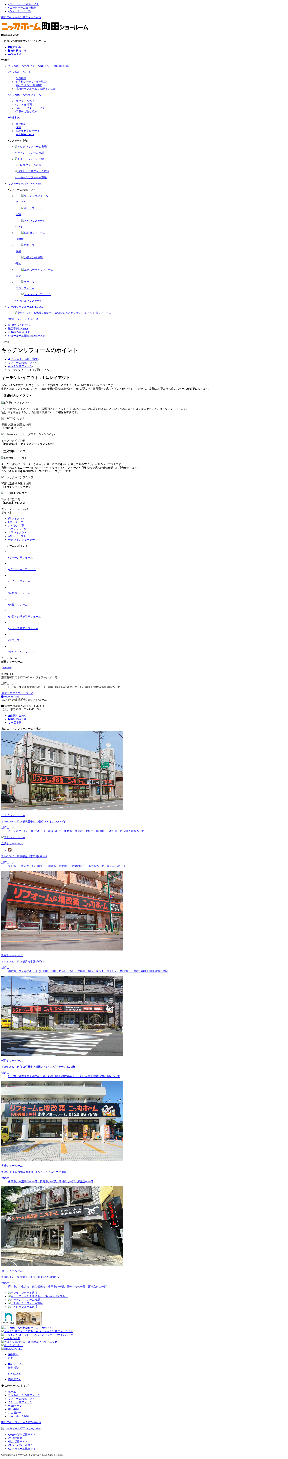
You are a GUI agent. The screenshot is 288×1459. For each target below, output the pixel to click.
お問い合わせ (19, 47)
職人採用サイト (18, 1441)
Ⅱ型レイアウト (17, 532)
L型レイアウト (17, 522)
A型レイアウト (17, 536)
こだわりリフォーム (25, 306)
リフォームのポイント (25, 183)
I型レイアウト (16, 518)
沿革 (18, 127)
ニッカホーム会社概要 (22, 7)
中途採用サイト (25, 134)
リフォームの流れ (26, 101)
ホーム (12, 1391)
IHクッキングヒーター (21, 539)
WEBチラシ (19, 325)
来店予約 (16, 54)
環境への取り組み (26, 111)
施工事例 (18, 328)
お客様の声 (19, 332)
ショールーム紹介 (27, 335)
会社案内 (14, 117)
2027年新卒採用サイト (29, 130)
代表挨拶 (21, 78)
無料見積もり (18, 50)
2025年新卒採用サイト (22, 1434)
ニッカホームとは (19, 72)
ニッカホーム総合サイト (24, 4)
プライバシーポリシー (22, 1445)
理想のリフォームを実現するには (36, 88)
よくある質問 (24, 104)
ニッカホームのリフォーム (39, 66)
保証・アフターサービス (30, 108)
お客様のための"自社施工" (31, 81)
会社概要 (21, 123)
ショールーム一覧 (20, 11)
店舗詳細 (7, 667)
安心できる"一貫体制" (29, 85)
